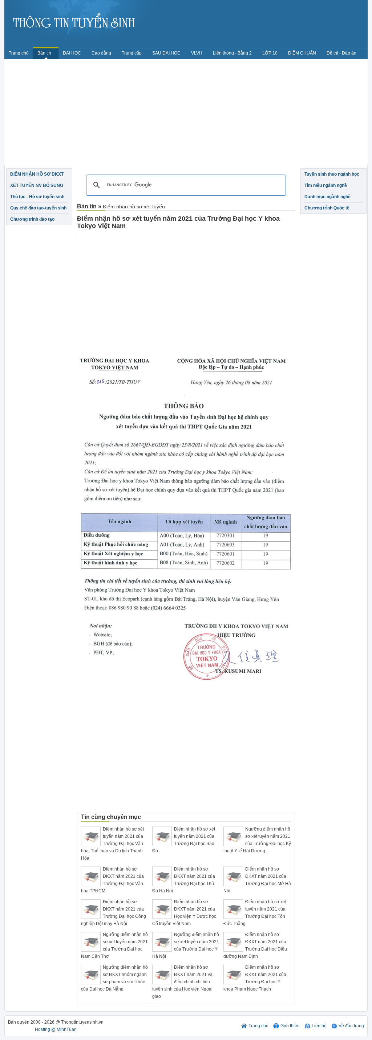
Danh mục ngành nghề (327, 196)
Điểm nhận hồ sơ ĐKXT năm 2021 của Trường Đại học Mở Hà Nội (257, 880)
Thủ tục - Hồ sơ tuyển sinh (37, 196)
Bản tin (44, 53)
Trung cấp (132, 53)
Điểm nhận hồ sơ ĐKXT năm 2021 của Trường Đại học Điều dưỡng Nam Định (255, 945)
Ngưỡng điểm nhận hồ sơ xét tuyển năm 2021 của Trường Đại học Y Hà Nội (185, 945)
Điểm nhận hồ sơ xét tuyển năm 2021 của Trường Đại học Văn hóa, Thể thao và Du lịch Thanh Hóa (112, 844)
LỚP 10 (270, 53)
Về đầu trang (351, 1025)
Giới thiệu (290, 1025)
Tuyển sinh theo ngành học (331, 174)
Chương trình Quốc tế (326, 208)
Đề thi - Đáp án (341, 53)
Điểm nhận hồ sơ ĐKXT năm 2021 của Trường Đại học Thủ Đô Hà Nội (183, 880)
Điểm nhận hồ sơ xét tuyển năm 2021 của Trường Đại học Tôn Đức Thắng (254, 912)
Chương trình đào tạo (32, 219)
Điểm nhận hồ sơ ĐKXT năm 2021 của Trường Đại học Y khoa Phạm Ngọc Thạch (254, 978)
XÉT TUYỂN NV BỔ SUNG (36, 185)
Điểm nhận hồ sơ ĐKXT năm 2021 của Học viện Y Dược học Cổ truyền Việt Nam (184, 912)
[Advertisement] (186, 114)
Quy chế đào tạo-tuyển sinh (38, 208)
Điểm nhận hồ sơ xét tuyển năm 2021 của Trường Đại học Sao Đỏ (183, 840)
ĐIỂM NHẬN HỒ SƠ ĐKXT (37, 174)
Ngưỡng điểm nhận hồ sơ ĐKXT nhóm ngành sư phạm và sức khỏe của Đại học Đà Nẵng (114, 978)
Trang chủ (19, 53)
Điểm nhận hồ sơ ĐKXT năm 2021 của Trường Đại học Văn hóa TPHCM (112, 880)
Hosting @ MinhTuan (56, 1029)
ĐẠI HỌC (72, 53)
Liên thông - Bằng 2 (232, 53)
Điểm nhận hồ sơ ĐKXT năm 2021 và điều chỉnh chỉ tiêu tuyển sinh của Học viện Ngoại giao (182, 982)
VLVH (196, 53)
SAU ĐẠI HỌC (166, 53)
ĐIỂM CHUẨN (302, 53)
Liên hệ (319, 1025)
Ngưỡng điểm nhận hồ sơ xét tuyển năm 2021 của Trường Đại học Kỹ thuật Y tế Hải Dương (257, 840)
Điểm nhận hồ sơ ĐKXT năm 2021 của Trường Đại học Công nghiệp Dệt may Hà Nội (113, 912)
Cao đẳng (101, 53)
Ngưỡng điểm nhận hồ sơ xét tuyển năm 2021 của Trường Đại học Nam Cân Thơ (114, 945)
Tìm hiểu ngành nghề (325, 185)
